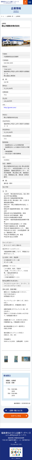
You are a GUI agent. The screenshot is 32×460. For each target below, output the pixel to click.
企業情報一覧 (10, 16)
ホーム (2, 16)
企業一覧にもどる (16, 410)
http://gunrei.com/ (10, 107)
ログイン (25, 3)
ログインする (16, 416)
